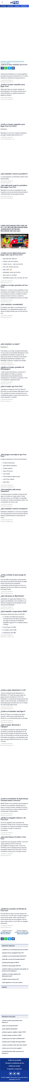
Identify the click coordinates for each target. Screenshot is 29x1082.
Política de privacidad (14, 1060)
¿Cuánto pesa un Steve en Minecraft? (13, 1038)
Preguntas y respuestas (14, 1069)
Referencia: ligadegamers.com (8, 139)
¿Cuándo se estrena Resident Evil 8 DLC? (14, 956)
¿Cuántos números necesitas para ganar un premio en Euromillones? (15, 970)
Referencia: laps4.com (6, 301)
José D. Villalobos (6, 63)
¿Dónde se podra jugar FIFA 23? (11, 966)
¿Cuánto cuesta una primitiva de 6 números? (12, 1021)
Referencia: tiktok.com (6, 282)
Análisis (23, 6)
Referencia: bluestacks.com (7, 82)
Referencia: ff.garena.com (7, 593)
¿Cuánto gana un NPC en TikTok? (6, 932)
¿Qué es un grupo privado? (10, 1025)
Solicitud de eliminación (7, 80)
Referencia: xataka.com (6, 182)
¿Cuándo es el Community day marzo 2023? (15, 949)
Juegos (17, 6)
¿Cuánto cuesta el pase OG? (10, 979)
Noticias (10, 6)
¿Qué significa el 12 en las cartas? (12, 982)
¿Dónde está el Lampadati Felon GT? (13, 953)
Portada (3, 6)
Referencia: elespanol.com (7, 722)
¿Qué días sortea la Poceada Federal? (13, 959)
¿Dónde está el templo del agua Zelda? (13, 1042)
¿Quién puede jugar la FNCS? (10, 962)
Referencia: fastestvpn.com (7, 608)
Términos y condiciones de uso (14, 1063)
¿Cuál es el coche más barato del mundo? (21, 932)
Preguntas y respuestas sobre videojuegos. (12, 61)
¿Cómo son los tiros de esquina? (12, 1048)
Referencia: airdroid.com (6, 506)
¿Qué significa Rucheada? (9, 1029)
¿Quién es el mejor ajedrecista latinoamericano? (11, 975)
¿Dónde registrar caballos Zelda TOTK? (14, 1032)
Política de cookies (14, 1066)
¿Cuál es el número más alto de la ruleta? (14, 1045)
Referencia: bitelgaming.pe (7, 198)
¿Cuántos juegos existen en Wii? (12, 1035)
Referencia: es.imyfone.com (7, 636)
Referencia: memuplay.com (7, 99)
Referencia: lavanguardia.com (7, 364)
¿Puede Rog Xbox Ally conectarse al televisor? (13, 1052)
